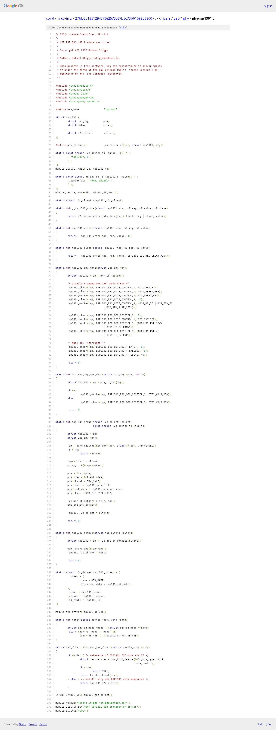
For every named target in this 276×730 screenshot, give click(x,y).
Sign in (268, 6)
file (123, 27)
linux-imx (64, 18)
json (269, 724)
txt (260, 724)
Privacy (33, 724)
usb (177, 18)
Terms (43, 724)
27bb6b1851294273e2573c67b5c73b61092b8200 (113, 18)
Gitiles (22, 724)
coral (50, 18)
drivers (164, 18)
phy (186, 18)
